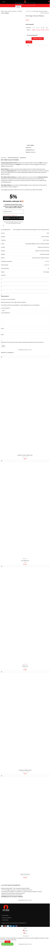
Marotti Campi (25, 456)
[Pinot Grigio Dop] (25, 509)
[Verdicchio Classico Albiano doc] (25, 405)
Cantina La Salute (25, 771)
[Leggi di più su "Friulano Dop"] (24, 663)
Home (27, 11)
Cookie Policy (5, 920)
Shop (30, 11)
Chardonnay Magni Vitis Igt (25, 770)
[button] (24, 452)
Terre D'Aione (25, 875)
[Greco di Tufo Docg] (25, 824)
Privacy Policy (5, 915)
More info (2, 941)
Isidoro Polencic (31, 152)
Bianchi (32, 149)
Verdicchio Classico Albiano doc (25, 455)
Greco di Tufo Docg (25, 874)
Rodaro (25, 562)
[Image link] (6, 909)
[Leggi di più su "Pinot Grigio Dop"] (24, 557)
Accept (7, 941)
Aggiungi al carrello (37, 38)
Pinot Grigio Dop (25, 560)
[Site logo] (25, 1)
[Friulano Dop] (25, 614)
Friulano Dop (25, 666)
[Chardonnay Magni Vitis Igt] (25, 720)
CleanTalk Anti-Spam (28, 900)
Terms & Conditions (6, 917)
